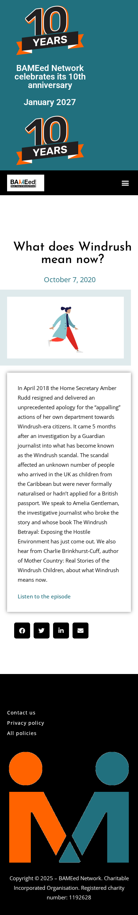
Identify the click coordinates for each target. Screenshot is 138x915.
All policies (22, 733)
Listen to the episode (44, 596)
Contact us (21, 712)
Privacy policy (25, 722)
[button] (125, 183)
